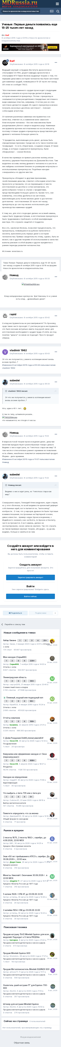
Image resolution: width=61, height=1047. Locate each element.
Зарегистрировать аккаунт (30, 577)
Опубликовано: (29, 64)
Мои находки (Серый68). (15, 657)
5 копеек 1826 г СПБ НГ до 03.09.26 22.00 (23, 894)
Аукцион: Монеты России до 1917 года (20, 884)
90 (31, 701)
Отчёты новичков (11, 718)
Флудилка (7, 767)
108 (31, 721)
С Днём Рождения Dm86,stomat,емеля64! (23, 738)
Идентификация (10, 783)
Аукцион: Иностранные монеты (17, 846)
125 (31, 681)
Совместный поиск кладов (15, 687)
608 (32, 760)
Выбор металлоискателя (14, 803)
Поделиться (16, 613)
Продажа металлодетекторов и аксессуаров (24, 943)
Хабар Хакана (10, 640)
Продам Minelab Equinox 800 (16, 953)
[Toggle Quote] (6, 391)
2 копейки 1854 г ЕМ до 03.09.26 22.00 (21, 910)
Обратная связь (22, 1043)
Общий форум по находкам (15, 819)
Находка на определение (15, 777)
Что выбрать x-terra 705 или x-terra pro (22, 793)
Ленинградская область (15, 677)
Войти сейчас (30, 596)
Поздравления (9, 743)
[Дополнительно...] (56, 62)
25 (44, 640)
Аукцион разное (10, 865)
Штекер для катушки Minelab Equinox (21, 1004)
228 (32, 661)
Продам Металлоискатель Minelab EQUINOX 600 (26, 969)
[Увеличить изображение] (30, 284)
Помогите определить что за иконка (20, 813)
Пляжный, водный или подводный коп (24, 697)
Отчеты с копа (9, 667)
